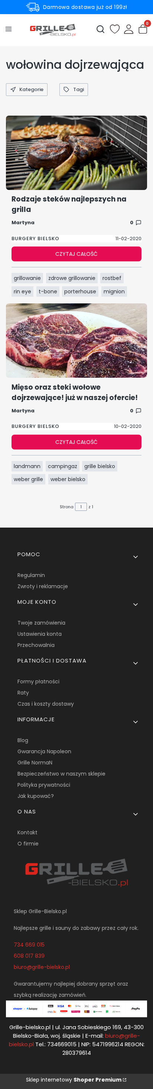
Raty (23, 692)
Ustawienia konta (39, 634)
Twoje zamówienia (41, 622)
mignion (114, 291)
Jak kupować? (35, 796)
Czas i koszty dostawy (45, 704)
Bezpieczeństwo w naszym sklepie (61, 773)
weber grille (28, 479)
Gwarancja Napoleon (44, 751)
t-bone (48, 291)
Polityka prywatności (43, 785)
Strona (67, 507)
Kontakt (27, 832)
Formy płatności (38, 681)
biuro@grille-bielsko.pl (42, 967)
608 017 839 (29, 956)
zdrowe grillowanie (71, 278)
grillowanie (27, 278)
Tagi (78, 89)
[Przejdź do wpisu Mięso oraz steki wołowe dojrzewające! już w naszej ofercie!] (76, 340)
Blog (22, 740)
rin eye (22, 291)
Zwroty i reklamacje (42, 586)
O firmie (28, 843)
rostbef (111, 278)
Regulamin (31, 575)
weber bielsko (68, 479)
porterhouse (80, 291)
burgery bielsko (35, 238)
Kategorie (31, 89)
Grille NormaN (34, 762)
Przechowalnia (36, 645)
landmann (27, 466)
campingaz (62, 466)
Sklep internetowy (73, 1079)
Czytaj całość (76, 254)
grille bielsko (99, 466)
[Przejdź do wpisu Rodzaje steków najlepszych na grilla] (76, 153)
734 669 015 (29, 944)
